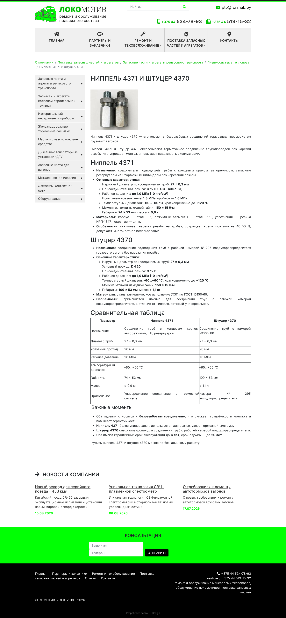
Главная (63, 40)
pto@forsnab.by (236, 7)
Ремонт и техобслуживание (113, 573)
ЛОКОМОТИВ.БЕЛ (48, 600)
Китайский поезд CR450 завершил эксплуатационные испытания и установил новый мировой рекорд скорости (68, 502)
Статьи (90, 578)
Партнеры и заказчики (100, 43)
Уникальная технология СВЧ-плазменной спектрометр (136, 489)
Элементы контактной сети (55, 188)
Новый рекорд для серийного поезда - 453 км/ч (62, 489)
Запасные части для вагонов (53, 167)
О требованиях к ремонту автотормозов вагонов (207, 489)
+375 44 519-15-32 (236, 578)
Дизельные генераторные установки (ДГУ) (58, 154)
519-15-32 (239, 21)
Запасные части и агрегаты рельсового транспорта (163, 62)
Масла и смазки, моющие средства (58, 141)
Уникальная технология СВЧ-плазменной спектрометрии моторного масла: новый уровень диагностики (141, 502)
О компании (44, 62)
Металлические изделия (57, 178)
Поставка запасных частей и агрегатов (88, 62)
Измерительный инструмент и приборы (56, 116)
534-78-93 (181, 21)
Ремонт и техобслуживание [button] (142, 43)
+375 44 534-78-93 (236, 573)
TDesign (155, 613)
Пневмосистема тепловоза (228, 62)
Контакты (229, 41)
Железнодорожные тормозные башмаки (54, 128)
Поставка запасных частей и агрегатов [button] (186, 43)
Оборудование (49, 199)
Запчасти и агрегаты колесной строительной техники (56, 100)
